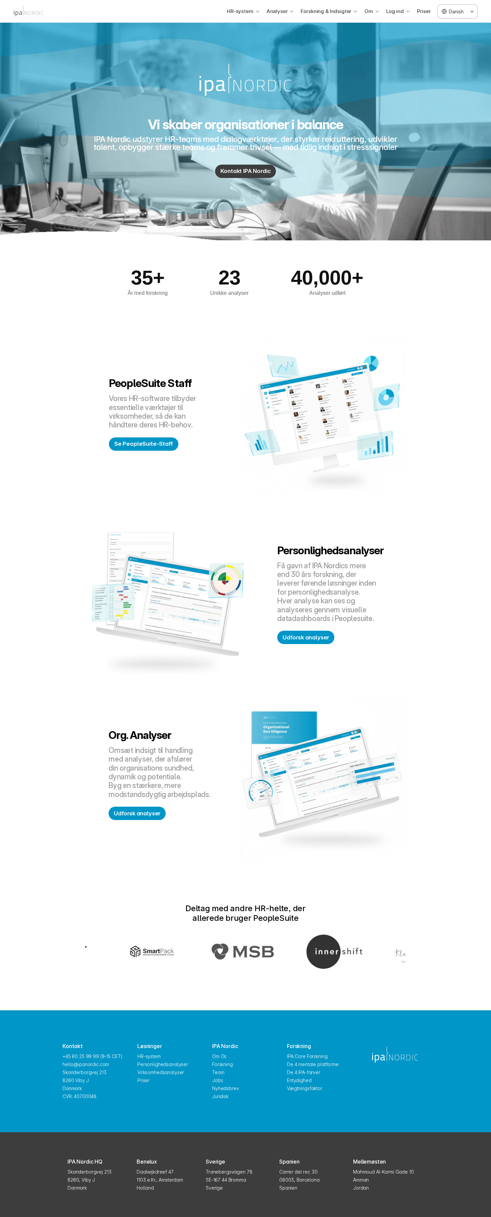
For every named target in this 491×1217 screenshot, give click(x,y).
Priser (424, 11)
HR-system (149, 1056)
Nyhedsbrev (225, 1088)
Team (218, 1072)
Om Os (219, 1056)
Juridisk (220, 1096)
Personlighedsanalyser (162, 1064)
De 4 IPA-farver (303, 1072)
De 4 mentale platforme (313, 1064)
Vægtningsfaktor (304, 1088)
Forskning (222, 1064)
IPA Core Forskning (307, 1056)
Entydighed (299, 1080)
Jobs (217, 1080)
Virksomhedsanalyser (160, 1072)
